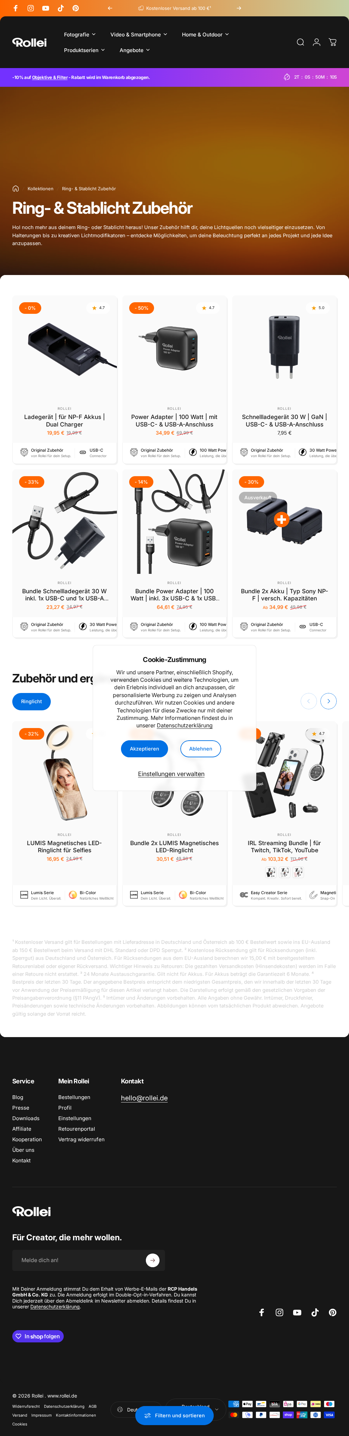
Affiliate (21, 1129)
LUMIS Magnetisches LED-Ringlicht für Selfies (64, 846)
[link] (144, 1098)
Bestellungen (74, 1097)
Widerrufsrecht (26, 1406)
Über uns (23, 1150)
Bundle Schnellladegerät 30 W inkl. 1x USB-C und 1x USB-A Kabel (64, 598)
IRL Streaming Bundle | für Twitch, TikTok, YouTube (284, 846)
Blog (17, 1097)
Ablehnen (200, 749)
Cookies (19, 1424)
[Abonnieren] (153, 1260)
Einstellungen (74, 1118)
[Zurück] (110, 8)
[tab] (31, 701)
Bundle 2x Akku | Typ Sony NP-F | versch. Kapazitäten (284, 594)
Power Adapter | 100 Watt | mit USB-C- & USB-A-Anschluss (174, 420)
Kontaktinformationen (76, 1415)
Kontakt (21, 1160)
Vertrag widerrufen (81, 1139)
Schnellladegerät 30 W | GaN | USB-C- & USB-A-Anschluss (284, 420)
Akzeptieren (144, 749)
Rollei (65, 408)
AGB (92, 1406)
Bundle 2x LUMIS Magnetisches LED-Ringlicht (174, 846)
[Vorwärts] (238, 8)
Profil (65, 1107)
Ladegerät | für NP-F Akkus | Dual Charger (64, 420)
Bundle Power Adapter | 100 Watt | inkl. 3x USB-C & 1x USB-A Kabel (174, 598)
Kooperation (27, 1139)
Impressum (41, 1415)
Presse (20, 1107)
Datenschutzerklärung (185, 725)
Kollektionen (41, 188)
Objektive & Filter (50, 77)
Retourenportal (76, 1129)
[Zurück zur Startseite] (15, 188)
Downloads (26, 1118)
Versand (19, 1415)
